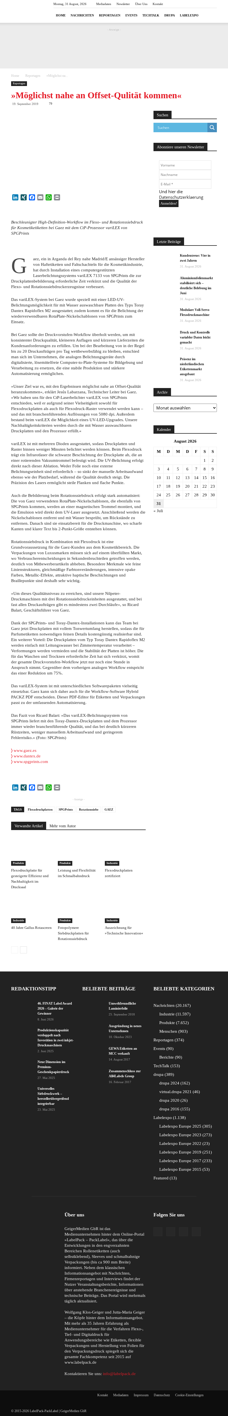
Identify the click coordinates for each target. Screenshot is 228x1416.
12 (178, 477)
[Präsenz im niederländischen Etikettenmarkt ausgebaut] (164, 364)
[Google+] (170, 1231)
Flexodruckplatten (40, 809)
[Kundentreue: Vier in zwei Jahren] (164, 261)
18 (168, 486)
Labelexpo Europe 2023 (184, 1135)
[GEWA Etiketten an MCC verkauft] (93, 1054)
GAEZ (109, 809)
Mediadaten (103, 4)
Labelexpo (189, 15)
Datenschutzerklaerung (181, 197)
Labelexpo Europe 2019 (184, 1152)
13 (187, 477)
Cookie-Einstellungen (189, 1395)
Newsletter (123, 4)
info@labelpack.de (119, 1373)
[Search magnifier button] (212, 127)
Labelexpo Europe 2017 (184, 1161)
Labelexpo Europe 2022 (183, 1143)
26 (178, 495)
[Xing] (196, 1231)
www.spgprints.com (31, 761)
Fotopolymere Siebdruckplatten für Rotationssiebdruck (73, 933)
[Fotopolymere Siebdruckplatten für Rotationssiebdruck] (78, 909)
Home (61, 15)
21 (196, 486)
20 (187, 486)
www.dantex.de (27, 756)
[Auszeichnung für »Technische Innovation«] (125, 909)
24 (159, 495)
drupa (169, 15)
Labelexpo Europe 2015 (183, 1169)
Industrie (112, 863)
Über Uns (141, 4)
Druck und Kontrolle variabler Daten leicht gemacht (195, 337)
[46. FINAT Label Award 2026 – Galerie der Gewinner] (22, 1009)
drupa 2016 (174, 1109)
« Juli (158, 511)
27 (187, 495)
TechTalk (150, 15)
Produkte (18, 863)
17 (159, 486)
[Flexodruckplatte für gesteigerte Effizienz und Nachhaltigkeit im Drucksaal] (31, 852)
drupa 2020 (172, 1100)
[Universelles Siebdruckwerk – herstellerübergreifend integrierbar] (22, 1094)
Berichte (170, 1057)
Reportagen (109, 15)
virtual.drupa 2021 (179, 1091)
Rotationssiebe (88, 809)
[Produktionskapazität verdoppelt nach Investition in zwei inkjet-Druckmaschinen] (22, 1035)
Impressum (141, 1395)
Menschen (172, 1031)
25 (168, 495)
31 (159, 503)
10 (159, 477)
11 (168, 477)
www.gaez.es (23, 750)
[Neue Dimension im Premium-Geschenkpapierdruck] (22, 1067)
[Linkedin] (183, 1231)
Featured (164, 1178)
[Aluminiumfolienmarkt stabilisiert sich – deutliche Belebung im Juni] (164, 283)
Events (131, 15)
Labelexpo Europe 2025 (184, 1126)
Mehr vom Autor (62, 826)
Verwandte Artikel (28, 826)
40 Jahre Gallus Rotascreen (31, 928)
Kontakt (158, 4)
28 (196, 495)
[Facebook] (157, 1231)
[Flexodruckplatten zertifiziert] (125, 852)
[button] (210, 15)
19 (178, 486)
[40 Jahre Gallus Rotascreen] (31, 909)
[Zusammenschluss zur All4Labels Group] (93, 1075)
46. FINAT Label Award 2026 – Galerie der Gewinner (55, 1008)
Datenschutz (162, 1395)
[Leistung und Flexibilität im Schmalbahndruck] (78, 852)
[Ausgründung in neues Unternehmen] (93, 1031)
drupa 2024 (174, 1083)
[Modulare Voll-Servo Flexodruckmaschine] (164, 315)
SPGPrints (66, 809)
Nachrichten (82, 15)
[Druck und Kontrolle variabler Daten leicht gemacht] (164, 337)
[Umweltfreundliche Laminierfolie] (93, 1009)
